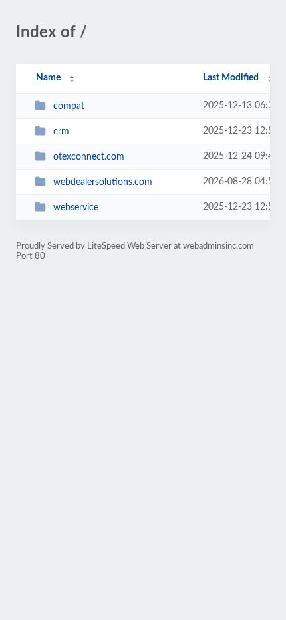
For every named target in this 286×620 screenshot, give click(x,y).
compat (68, 106)
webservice (75, 207)
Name (48, 77)
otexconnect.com (88, 157)
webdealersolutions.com (102, 182)
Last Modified (231, 77)
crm (61, 131)
